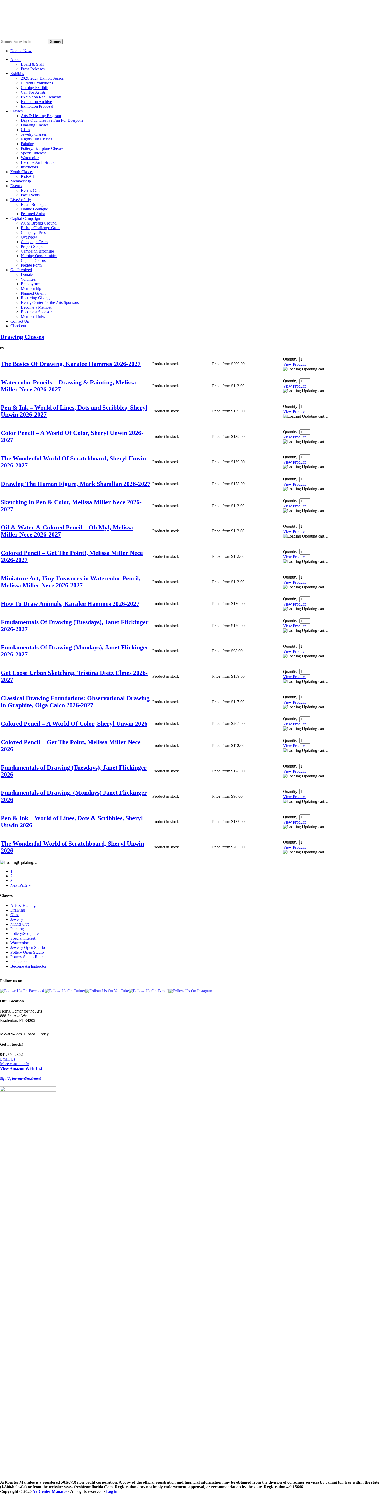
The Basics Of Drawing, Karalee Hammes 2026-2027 (71, 364)
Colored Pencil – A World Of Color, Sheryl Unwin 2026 (74, 723)
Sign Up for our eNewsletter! (20, 1079)
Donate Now (21, 51)
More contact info (14, 1064)
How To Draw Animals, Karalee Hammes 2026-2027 (70, 603)
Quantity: (290, 359)
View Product (294, 364)
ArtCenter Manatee (50, 1491)
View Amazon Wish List (21, 1068)
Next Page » (20, 885)
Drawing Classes (22, 337)
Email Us (7, 1059)
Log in (111, 1491)
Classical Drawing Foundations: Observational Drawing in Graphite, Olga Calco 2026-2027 (75, 702)
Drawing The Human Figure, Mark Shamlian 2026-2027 (75, 483)
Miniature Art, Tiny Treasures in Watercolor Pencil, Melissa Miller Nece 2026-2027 (70, 582)
